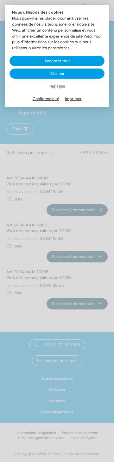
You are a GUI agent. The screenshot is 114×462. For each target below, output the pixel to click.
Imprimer (73, 98)
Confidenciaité (46, 98)
